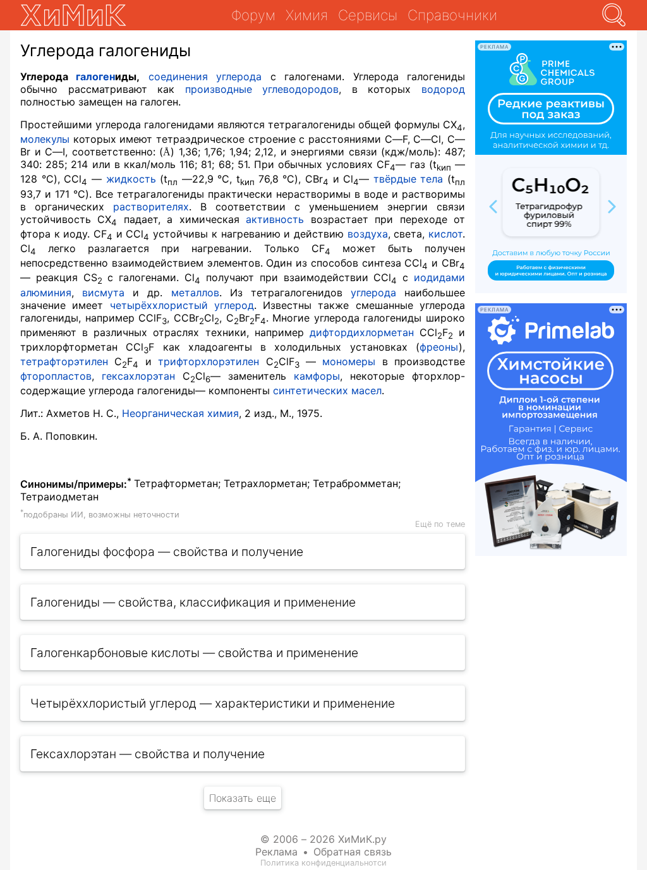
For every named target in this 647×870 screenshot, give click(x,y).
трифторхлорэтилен (208, 361)
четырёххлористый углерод (182, 305)
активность (275, 219)
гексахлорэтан (138, 376)
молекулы (45, 139)
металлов (195, 292)
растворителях (151, 206)
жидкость (131, 178)
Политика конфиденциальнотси (323, 862)
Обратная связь (352, 851)
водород (443, 89)
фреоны (439, 347)
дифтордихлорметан (362, 332)
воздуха (368, 233)
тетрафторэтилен (64, 361)
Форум (253, 14)
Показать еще (242, 798)
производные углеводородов (262, 89)
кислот (445, 233)
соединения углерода (205, 76)
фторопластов (56, 376)
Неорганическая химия (180, 413)
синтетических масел (327, 390)
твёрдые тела (408, 178)
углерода (373, 292)
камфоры (317, 376)
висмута (103, 292)
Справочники (452, 14)
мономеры (348, 361)
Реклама (276, 851)
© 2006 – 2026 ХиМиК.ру (323, 839)
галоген (95, 76)
